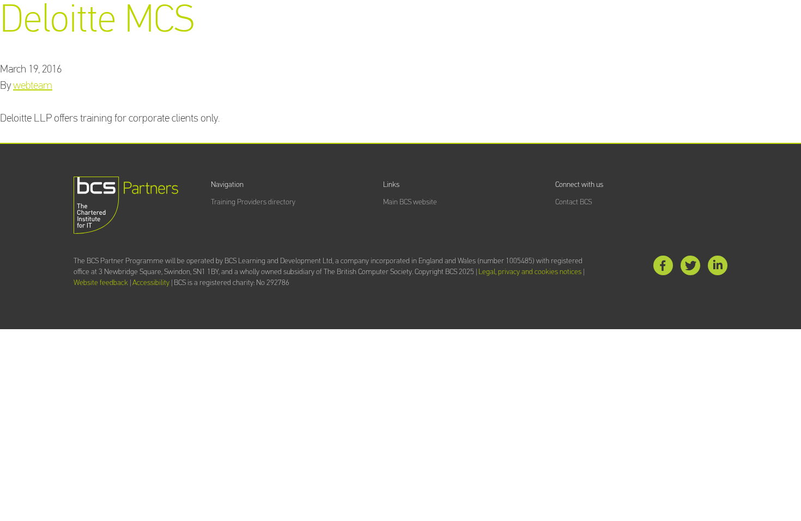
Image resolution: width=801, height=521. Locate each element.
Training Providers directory (253, 202)
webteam (32, 85)
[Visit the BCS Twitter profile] (690, 268)
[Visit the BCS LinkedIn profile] (717, 268)
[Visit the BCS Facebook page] (663, 268)
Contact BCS (573, 202)
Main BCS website (410, 202)
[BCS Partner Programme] (126, 205)
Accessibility (150, 283)
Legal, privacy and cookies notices (529, 272)
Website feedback (101, 283)
